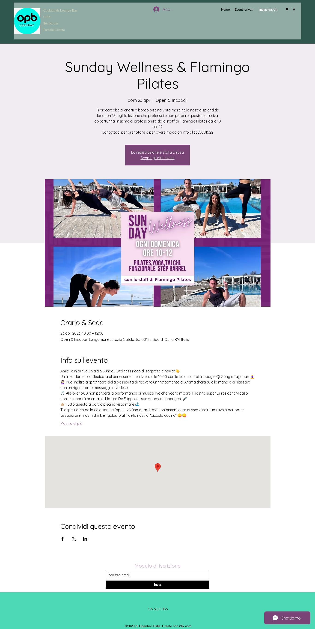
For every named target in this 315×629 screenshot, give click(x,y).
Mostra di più (71, 423)
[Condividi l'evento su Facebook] (62, 539)
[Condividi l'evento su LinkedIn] (85, 539)
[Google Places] (287, 9)
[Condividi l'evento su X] (74, 539)
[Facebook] (294, 9)
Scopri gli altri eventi (158, 158)
